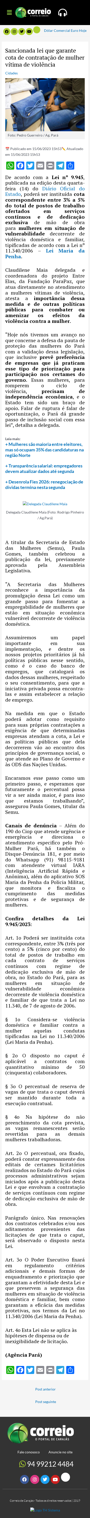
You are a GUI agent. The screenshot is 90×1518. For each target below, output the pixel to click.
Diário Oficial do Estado (45, 191)
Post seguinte (45, 1402)
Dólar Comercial (57, 30)
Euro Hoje (78, 30)
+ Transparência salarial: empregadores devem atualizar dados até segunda (43, 468)
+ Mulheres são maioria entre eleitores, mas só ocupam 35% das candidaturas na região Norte (44, 449)
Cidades (11, 73)
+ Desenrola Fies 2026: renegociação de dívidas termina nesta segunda (44, 484)
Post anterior (45, 1389)
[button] (9, 12)
